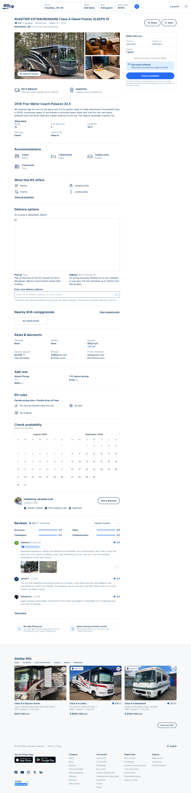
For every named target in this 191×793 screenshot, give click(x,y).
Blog (71, 762)
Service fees (129, 773)
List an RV (174, 6)
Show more (20, 121)
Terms (50, 746)
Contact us (156, 762)
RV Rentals (101, 765)
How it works (130, 758)
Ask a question (108, 500)
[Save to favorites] (63, 669)
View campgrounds (110, 312)
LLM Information (159, 765)
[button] (61, 6)
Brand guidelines (76, 773)
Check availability (150, 76)
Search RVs (101, 758)
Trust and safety (131, 769)
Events (99, 783)
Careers (72, 765)
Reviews (72, 780)
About (71, 758)
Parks (99, 787)
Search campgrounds (106, 773)
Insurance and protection (135, 765)
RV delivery (129, 762)
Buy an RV (101, 769)
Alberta (67, 662)
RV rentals (27, 662)
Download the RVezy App (108, 776)
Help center (157, 758)
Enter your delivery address (28, 289)
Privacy (58, 746)
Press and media (76, 769)
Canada (57, 662)
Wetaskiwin (78, 662)
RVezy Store (74, 783)
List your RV (102, 762)
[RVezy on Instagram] (28, 772)
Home (16, 662)
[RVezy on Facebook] (16, 772)
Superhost (101, 780)
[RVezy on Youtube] (22, 772)
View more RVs (167, 725)
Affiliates (72, 776)
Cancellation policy (132, 776)
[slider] (17, 23)
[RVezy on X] (34, 772)
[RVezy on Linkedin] (40, 772)
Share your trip (130, 780)
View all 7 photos (30, 74)
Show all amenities (24, 197)
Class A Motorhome (42, 662)
